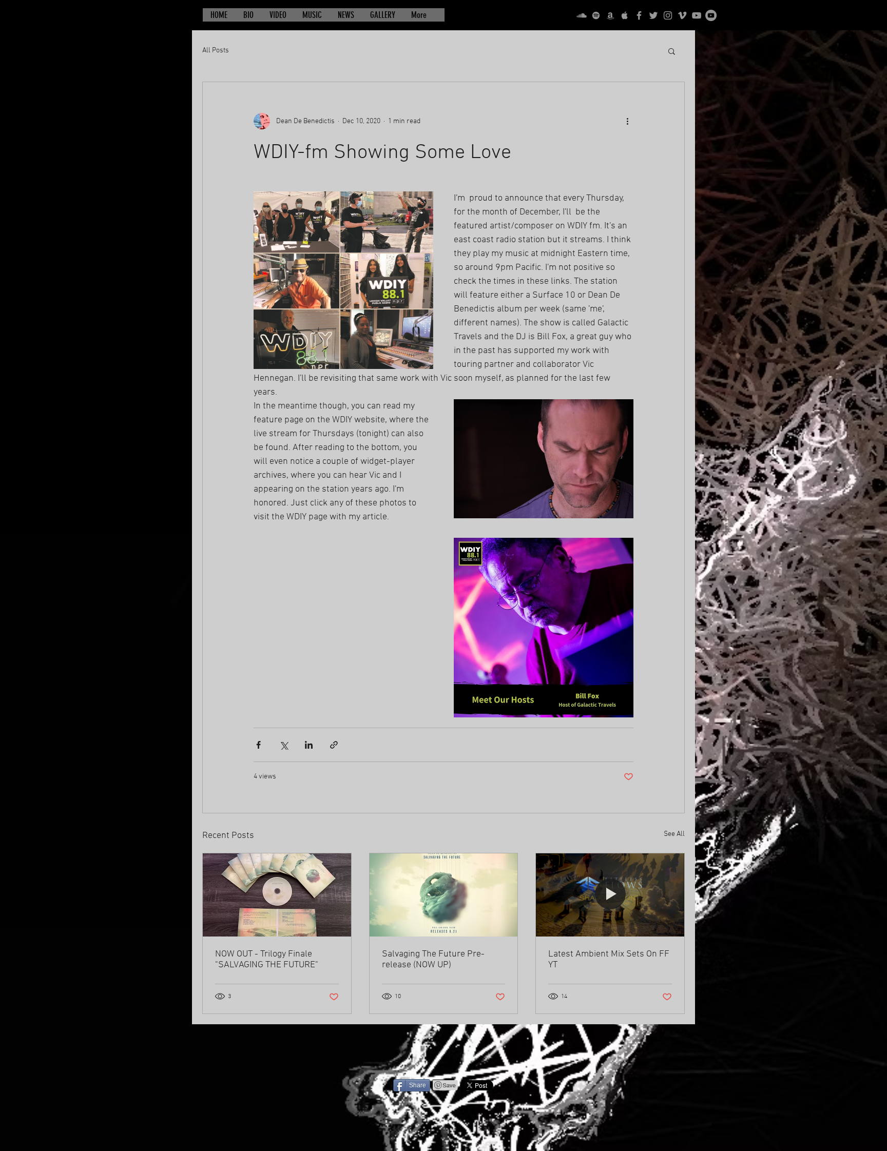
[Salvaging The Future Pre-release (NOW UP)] (444, 895)
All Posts (215, 50)
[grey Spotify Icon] (596, 15)
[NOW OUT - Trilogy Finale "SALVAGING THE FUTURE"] (277, 895)
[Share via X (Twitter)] (283, 745)
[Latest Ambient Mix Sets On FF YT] (610, 895)
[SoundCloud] (581, 15)
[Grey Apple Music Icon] (624, 15)
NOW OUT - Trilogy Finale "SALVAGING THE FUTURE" (266, 959)
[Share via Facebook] (258, 745)
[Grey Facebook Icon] (639, 15)
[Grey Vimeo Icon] (682, 15)
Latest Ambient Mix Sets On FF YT (608, 959)
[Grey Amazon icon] (610, 15)
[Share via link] (334, 745)
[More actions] (627, 121)
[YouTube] (696, 15)
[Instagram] (667, 15)
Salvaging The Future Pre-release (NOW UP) (433, 959)
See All (674, 834)
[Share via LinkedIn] (309, 745)
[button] (672, 51)
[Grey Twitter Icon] (653, 15)
